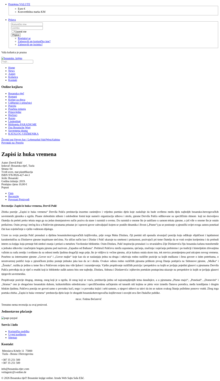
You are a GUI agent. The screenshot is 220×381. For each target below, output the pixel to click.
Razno (11, 118)
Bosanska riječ (16, 93)
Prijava (15, 35)
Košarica (13, 77)
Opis (10, 193)
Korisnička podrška (18, 331)
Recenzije (13, 196)
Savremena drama (18, 130)
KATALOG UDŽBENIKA (23, 133)
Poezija (12, 105)
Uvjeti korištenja (17, 334)
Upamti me (20, 31)
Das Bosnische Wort (19, 127)
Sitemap (12, 337)
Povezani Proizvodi (18, 199)
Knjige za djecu (16, 99)
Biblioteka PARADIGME (22, 124)
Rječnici (12, 115)
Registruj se (24, 38)
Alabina (55, 139)
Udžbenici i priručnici (20, 102)
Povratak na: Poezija (12, 142)
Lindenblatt (14, 121)
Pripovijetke (14, 112)
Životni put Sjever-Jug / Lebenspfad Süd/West (26, 139)
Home (11, 67)
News (11, 70)
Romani (12, 96)
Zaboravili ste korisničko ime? (34, 41)
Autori (11, 73)
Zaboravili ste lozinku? (30, 44)
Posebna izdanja (17, 109)
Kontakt (12, 80)
